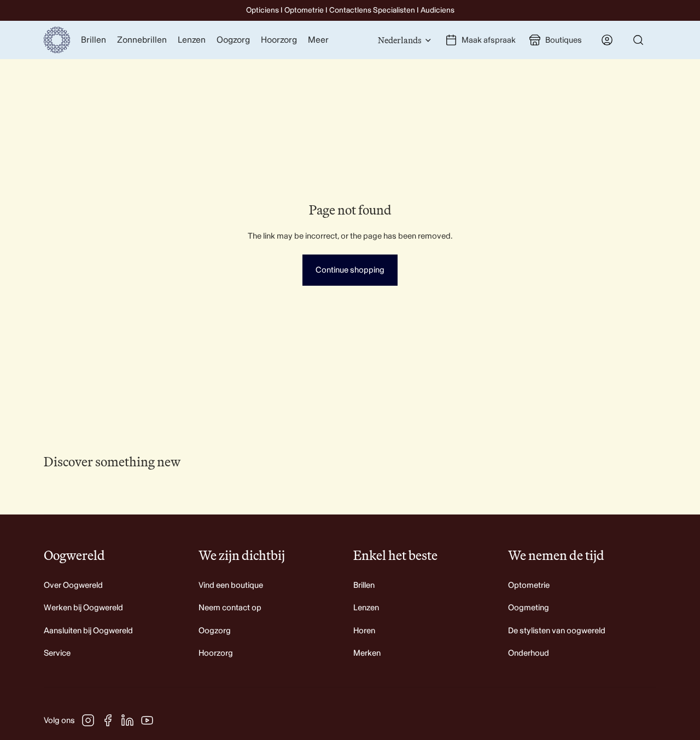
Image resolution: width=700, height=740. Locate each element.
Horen (364, 631)
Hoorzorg (216, 653)
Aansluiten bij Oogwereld (88, 631)
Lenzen (366, 608)
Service (57, 653)
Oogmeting (528, 608)
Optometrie (529, 585)
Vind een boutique (231, 585)
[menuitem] (318, 40)
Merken (367, 653)
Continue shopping (350, 270)
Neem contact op (230, 608)
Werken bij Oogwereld (83, 608)
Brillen (364, 585)
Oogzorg (215, 631)
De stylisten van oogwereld (556, 631)
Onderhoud (528, 653)
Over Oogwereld (73, 585)
